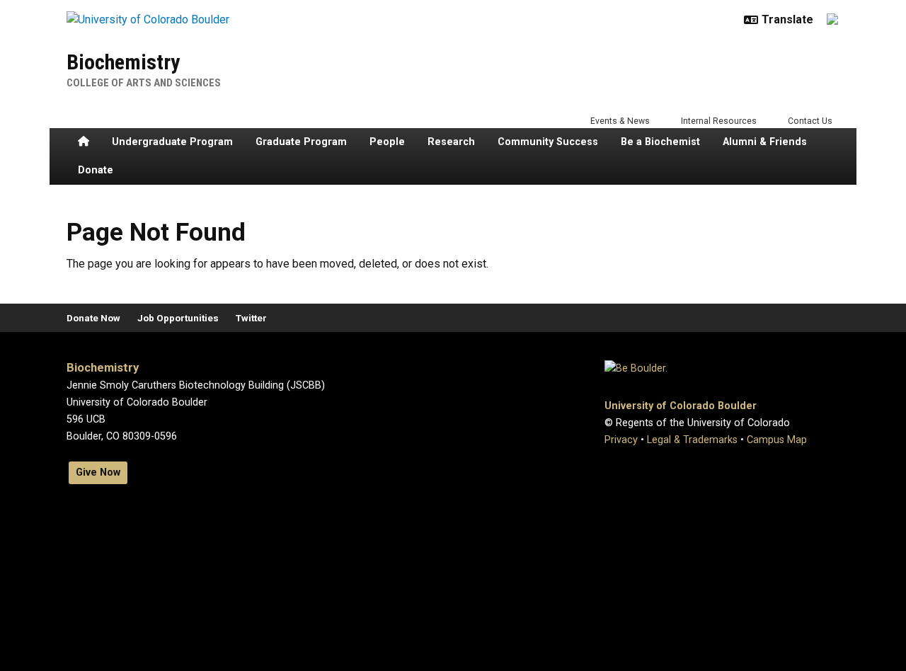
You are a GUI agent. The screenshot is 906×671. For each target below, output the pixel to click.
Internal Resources (719, 121)
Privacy (621, 440)
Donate (95, 170)
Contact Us (810, 121)
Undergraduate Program (172, 142)
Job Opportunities (178, 317)
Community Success (548, 142)
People (387, 142)
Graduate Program (301, 142)
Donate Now (93, 317)
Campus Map (777, 440)
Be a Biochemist (660, 142)
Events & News (620, 121)
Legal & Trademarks (692, 440)
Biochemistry (123, 62)
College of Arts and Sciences (144, 82)
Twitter (251, 317)
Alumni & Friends (765, 142)
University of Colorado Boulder (680, 406)
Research (451, 142)
